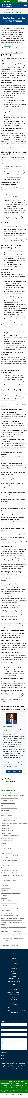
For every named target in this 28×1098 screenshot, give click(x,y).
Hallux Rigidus (4, 863)
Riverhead (14, 976)
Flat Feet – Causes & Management (9, 798)
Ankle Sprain (4, 898)
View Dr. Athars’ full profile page (10, 767)
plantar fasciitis (7, 46)
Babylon (14, 958)
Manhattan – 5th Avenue (14, 981)
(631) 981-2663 (9, 780)
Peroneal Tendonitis (6, 828)
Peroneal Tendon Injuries (7, 830)
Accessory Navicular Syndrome (8, 913)
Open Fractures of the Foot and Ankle (10, 793)
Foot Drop (3, 868)
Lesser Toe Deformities (6, 851)
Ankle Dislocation (5, 905)
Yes (3, 1055)
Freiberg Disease (5, 865)
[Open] (25, 5)
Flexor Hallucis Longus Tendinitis (9, 873)
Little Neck (14, 968)
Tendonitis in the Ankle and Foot (9, 808)
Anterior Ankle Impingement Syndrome (10, 893)
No (3, 1058)
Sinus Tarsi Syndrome (6, 815)
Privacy (13, 1088)
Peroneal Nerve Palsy (6, 833)
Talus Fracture (4, 813)
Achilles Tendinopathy (6, 910)
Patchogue (14, 974)
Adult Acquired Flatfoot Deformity (9, 908)
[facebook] (14, 984)
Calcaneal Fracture (5, 888)
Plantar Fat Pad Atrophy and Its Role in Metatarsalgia (14, 823)
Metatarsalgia (4, 843)
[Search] (26, 1)
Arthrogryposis (5, 890)
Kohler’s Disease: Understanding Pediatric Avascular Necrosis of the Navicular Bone (14, 857)
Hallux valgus (4, 943)
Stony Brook (14, 966)
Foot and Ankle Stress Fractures (9, 870)
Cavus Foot (4, 883)
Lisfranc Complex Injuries (7, 848)
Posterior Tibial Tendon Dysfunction (10, 818)
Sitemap (8, 1088)
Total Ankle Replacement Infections (10, 915)
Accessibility (19, 1088)
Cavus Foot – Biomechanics (8, 803)
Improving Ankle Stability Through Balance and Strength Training (12, 939)
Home (2, 10)
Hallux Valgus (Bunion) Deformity (9, 860)
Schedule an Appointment (14, 771)
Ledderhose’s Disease (6, 853)
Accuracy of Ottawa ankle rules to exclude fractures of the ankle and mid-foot (13, 935)
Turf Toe (3, 805)
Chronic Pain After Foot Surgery (8, 880)
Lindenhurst (14, 971)
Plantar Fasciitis (5, 825)
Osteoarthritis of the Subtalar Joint (9, 836)
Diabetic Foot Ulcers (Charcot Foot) (9, 945)
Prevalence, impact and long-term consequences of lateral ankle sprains (13, 928)
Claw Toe (3, 878)
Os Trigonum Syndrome (7, 838)
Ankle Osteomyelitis (6, 900)
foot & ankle (8, 10)
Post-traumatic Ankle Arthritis (8, 820)
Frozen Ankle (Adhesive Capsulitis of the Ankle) (12, 795)
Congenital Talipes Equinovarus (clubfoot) (11, 875)
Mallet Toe (3, 846)
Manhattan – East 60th (14, 979)
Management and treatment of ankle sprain (11, 931)
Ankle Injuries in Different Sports (9, 903)
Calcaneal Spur (4, 885)
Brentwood (14, 961)
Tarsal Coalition (5, 810)
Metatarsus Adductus (6, 841)
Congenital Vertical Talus (7, 800)
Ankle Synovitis (5, 895)
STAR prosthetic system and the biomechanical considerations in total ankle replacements (12, 919)
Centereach (14, 963)
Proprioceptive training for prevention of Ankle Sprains (12, 923)
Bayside (14, 956)
